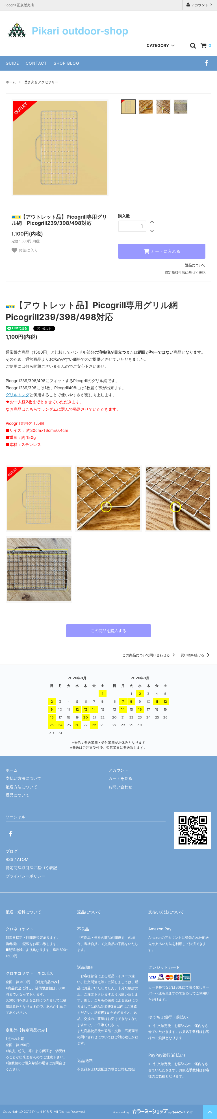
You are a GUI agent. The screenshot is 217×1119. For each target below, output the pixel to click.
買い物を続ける (193, 655)
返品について (195, 265)
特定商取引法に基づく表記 (185, 272)
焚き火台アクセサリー (41, 82)
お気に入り (27, 250)
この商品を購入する (108, 630)
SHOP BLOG (66, 63)
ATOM (22, 859)
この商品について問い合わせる (146, 655)
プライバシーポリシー (25, 876)
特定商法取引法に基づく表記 (31, 867)
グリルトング (17, 394)
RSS (9, 859)
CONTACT (36, 63)
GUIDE (12, 63)
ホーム (11, 82)
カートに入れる (165, 251)
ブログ (12, 851)
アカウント (199, 5)
